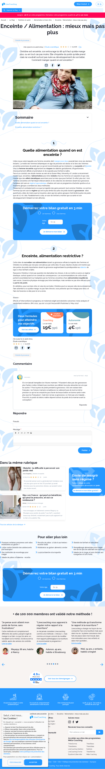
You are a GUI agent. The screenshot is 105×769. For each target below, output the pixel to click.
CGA (54, 762)
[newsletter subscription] (99, 732)
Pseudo (16, 421)
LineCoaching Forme (75, 752)
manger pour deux (61, 161)
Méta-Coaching (91, 754)
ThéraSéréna (72, 746)
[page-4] (55, 664)
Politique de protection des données (75, 762)
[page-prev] (3, 664)
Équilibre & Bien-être (75, 754)
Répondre (83, 405)
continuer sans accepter (38, 713)
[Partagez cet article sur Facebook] (52, 65)
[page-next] (101, 664)
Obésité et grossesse (22, 40)
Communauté (50, 733)
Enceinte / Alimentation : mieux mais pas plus (71, 20)
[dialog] (25, 739)
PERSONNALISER (15, 762)
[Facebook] (73, 722)
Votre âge (44, 222)
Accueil (3, 20)
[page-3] (53, 664)
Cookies (48, 762)
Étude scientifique (52, 47)
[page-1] (49, 664)
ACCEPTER (33, 762)
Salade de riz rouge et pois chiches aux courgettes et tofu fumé (88, 553)
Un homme (46, 214)
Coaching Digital (49, 721)
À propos (93, 762)
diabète (83, 267)
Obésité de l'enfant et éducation (86, 543)
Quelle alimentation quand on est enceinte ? (32, 123)
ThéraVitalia (90, 746)
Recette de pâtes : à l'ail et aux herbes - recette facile (53, 544)
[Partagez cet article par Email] (46, 65)
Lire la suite (7, 644)
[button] (15, 433)
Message (16, 429)
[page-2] (51, 664)
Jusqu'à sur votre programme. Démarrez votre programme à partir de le (52, 15)
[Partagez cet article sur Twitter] (58, 65)
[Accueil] (10, 4)
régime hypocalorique (38, 183)
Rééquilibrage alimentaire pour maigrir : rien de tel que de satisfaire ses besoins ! (89, 548)
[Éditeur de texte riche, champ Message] (52, 439)
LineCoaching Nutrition (75, 749)
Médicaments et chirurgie (35, 503)
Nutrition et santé (24, 20)
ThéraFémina (90, 752)
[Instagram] (69, 721)
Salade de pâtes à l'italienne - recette (16, 557)
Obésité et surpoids (38, 473)
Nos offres (48, 718)
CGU (59, 762)
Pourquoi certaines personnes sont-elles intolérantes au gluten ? (17, 544)
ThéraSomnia (72, 744)
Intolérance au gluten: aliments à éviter (52, 547)
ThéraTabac (90, 744)
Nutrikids (89, 749)
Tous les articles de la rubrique (11, 525)
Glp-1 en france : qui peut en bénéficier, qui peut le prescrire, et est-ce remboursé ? (42, 497)
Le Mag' (12, 20)
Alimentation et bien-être (43, 20)
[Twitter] (77, 722)
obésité (88, 166)
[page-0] (47, 664)
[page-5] (57, 664)
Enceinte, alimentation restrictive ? (28, 127)
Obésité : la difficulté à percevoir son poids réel (41, 469)
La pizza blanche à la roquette (49, 552)
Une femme (60, 214)
